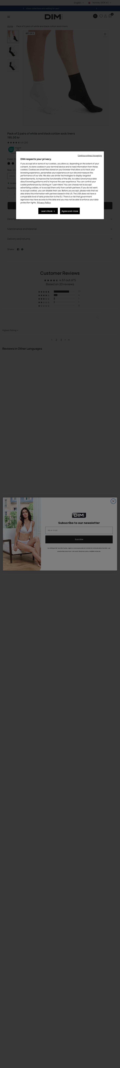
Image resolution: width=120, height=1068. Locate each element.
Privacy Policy (44, 202)
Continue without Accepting (90, 155)
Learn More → (48, 211)
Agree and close (70, 211)
